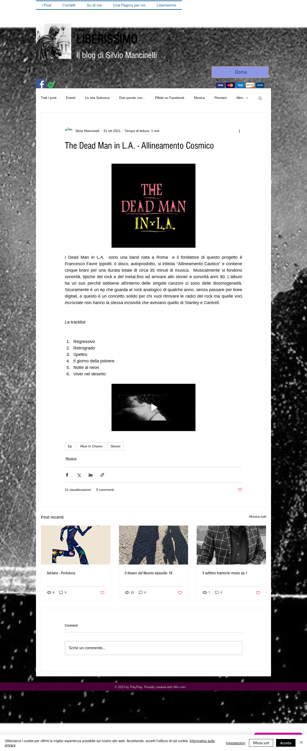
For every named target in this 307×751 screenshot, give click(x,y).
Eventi (70, 98)
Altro (239, 98)
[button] (260, 98)
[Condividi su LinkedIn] (90, 475)
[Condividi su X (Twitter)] (79, 475)
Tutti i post (48, 98)
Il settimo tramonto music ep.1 (224, 573)
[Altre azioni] (239, 131)
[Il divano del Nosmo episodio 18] (153, 545)
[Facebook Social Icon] (40, 84)
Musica (199, 98)
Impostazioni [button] (235, 742)
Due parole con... (132, 98)
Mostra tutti (257, 516)
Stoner (116, 446)
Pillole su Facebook (169, 98)
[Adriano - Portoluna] (75, 545)
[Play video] (153, 407)
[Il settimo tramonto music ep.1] (231, 545)
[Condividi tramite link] (102, 475)
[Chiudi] (301, 743)
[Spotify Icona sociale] (50, 85)
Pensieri (220, 98)
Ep (70, 446)
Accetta (285, 742)
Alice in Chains (91, 446)
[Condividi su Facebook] (67, 475)
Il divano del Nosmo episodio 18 (148, 573)
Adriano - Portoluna (61, 573)
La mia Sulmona (97, 98)
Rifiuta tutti (261, 742)
